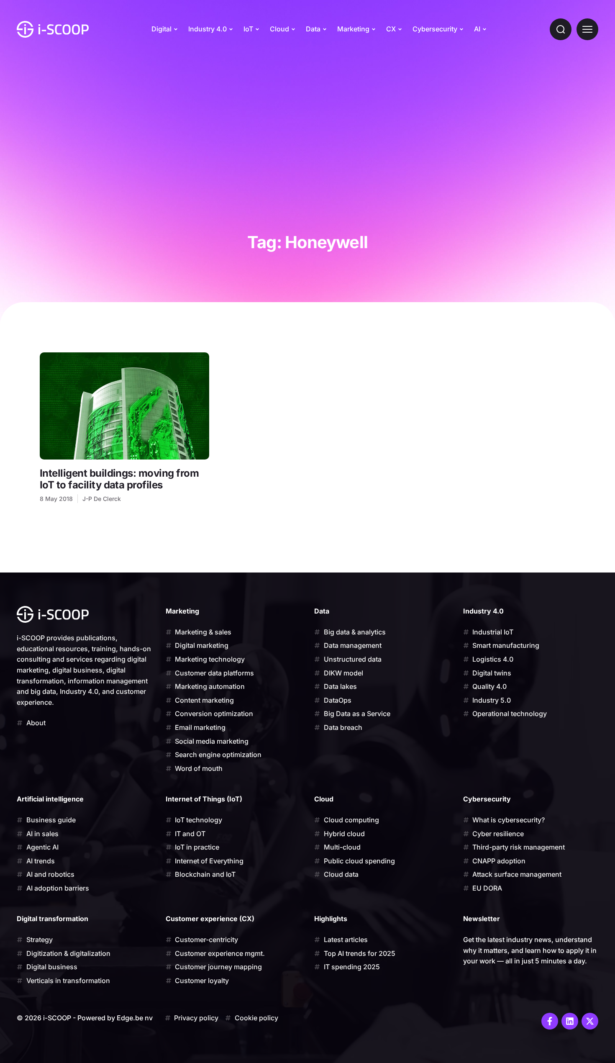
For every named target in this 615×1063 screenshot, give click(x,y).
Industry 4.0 (207, 29)
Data (313, 29)
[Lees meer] (124, 406)
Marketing (353, 29)
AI (477, 29)
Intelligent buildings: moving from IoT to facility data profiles (119, 479)
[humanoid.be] (53, 29)
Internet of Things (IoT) (204, 799)
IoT (248, 29)
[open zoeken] (560, 29)
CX (391, 29)
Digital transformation (52, 918)
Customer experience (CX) (210, 918)
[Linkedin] (569, 1021)
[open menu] (587, 29)
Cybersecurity (435, 29)
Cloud (279, 29)
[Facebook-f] (549, 1021)
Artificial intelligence (50, 799)
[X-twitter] (590, 1021)
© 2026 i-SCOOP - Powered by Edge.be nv (85, 1018)
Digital (161, 29)
